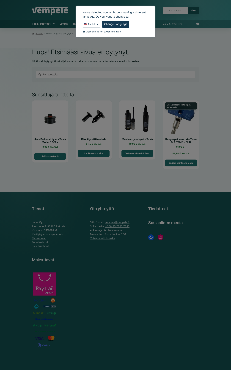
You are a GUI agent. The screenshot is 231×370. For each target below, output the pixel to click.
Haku (193, 10)
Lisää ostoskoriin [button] (50, 156)
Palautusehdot (40, 246)
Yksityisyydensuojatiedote (47, 234)
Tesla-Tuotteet (41, 23)
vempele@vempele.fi (117, 222)
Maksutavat (39, 238)
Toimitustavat (40, 242)
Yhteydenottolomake (102, 238)
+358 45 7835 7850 (117, 226)
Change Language (115, 24)
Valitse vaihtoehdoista (137, 153)
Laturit (64, 23)
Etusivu (39, 33)
